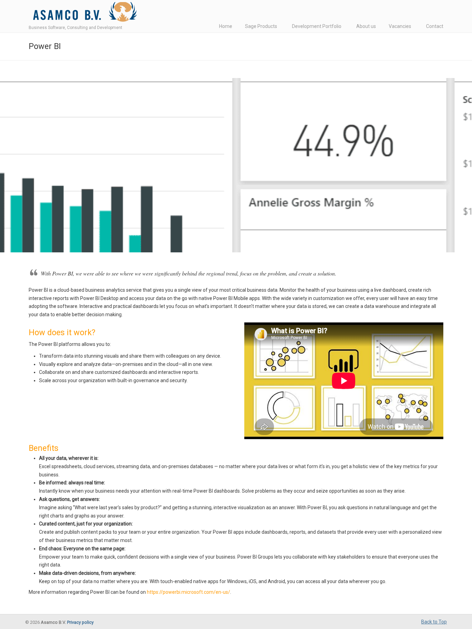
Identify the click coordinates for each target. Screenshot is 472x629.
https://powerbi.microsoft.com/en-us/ (188, 592)
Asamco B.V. (83, 13)
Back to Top (434, 622)
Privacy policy (80, 622)
